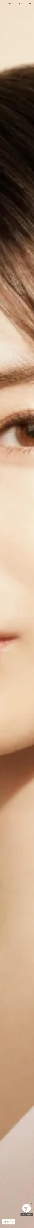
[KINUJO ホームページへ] (7, 4)
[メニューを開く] (30, 3)
